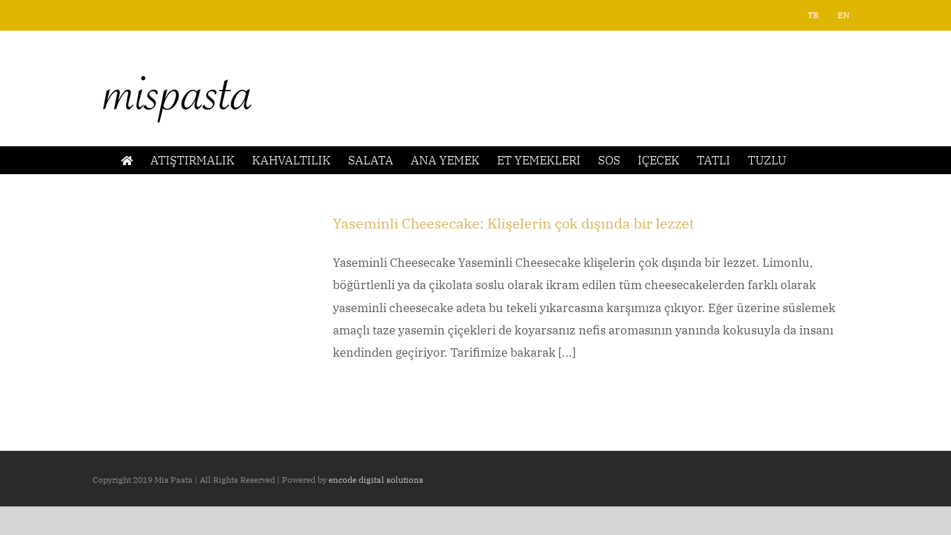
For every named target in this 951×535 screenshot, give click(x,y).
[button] (807, 160)
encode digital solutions (376, 479)
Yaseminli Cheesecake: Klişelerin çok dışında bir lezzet (513, 223)
